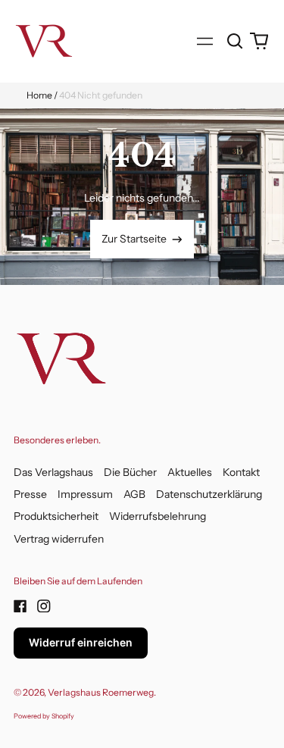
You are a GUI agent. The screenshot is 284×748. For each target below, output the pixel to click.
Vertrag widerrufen (59, 539)
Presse (30, 494)
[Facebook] (20, 606)
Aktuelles (189, 472)
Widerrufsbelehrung (157, 516)
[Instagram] (44, 606)
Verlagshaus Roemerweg (101, 692)
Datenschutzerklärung (209, 494)
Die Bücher (130, 472)
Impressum (85, 494)
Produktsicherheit (56, 516)
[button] (235, 41)
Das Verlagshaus (53, 472)
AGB (134, 494)
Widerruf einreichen (81, 642)
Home (39, 95)
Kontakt (241, 472)
